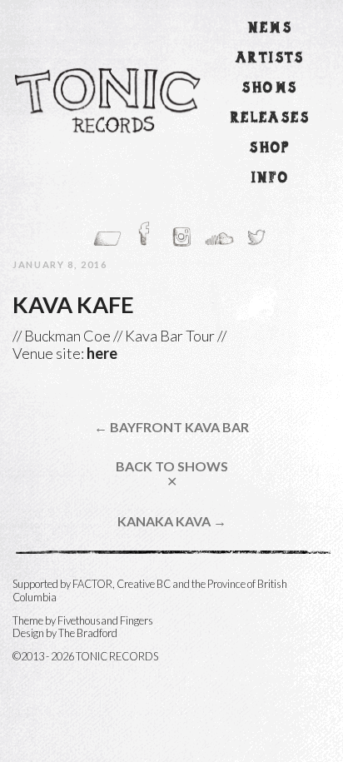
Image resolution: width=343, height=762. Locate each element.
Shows (269, 89)
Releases (270, 119)
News (270, 29)
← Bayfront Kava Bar (171, 427)
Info (270, 179)
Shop (270, 149)
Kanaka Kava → (171, 521)
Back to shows (172, 473)
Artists (270, 59)
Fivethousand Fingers (105, 620)
